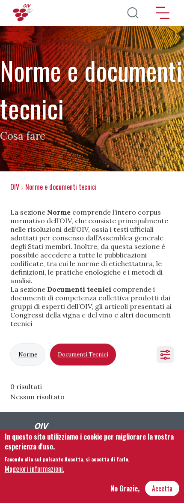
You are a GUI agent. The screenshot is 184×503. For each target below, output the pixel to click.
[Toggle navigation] (162, 13)
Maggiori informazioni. (34, 469)
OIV (14, 187)
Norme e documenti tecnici (61, 187)
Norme (27, 354)
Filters (165, 354)
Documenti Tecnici (83, 354)
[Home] (23, 12)
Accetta (162, 488)
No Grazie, (124, 488)
